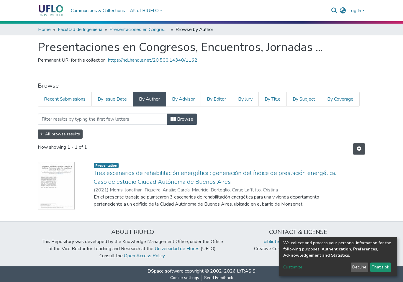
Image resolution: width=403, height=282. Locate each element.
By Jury (245, 99)
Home (44, 29)
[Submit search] (334, 10)
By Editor (216, 99)
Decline (359, 267)
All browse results (62, 134)
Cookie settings (184, 278)
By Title (273, 99)
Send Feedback (218, 278)
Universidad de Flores (177, 248)
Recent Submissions (65, 99)
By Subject (304, 99)
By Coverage (340, 99)
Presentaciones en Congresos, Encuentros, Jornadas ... (138, 29)
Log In (354, 10)
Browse (184, 119)
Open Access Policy (144, 256)
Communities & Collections (98, 10)
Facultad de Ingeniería (80, 29)
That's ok (380, 267)
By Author (149, 99)
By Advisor (183, 99)
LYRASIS (246, 271)
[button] (343, 10)
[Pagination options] (359, 149)
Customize (292, 267)
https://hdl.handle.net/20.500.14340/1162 (152, 60)
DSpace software (166, 271)
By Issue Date (112, 99)
